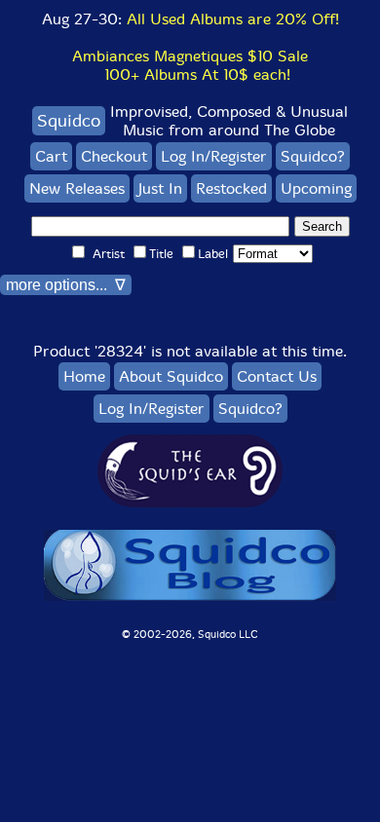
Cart (51, 156)
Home (84, 376)
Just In (160, 188)
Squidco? (313, 156)
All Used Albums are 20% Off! (233, 19)
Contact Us (277, 376)
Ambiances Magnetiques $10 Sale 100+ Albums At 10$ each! (190, 65)
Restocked (231, 188)
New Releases (77, 188)
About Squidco (171, 376)
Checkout (114, 156)
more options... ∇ (66, 285)
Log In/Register (214, 156)
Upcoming (316, 188)
